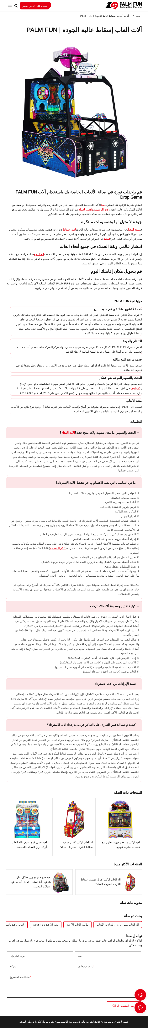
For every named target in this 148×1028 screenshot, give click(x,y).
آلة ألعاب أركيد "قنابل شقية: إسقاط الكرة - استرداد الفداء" (74, 827)
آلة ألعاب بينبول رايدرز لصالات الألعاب (117, 924)
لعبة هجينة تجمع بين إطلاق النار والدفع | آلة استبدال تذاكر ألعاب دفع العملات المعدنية (39, 882)
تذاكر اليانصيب (58, 548)
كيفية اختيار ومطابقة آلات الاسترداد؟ (113, 606)
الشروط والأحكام (45, 1021)
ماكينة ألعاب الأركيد (77, 924)
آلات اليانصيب (101, 209)
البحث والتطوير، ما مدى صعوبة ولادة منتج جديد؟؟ (98, 432)
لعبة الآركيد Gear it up (45, 924)
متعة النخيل (134, 229)
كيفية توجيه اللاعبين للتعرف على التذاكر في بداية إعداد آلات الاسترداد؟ (91, 724)
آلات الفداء (68, 432)
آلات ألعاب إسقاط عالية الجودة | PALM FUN (104, 15)
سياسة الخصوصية (66, 1021)
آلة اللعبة (39, 254)
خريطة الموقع (27, 1021)
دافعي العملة (86, 209)
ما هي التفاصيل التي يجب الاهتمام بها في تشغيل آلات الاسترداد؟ (96, 482)
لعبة (103, 204)
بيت (138, 15)
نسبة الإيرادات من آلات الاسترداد (115, 683)
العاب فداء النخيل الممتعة (123, 6)
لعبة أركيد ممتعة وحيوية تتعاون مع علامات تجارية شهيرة (120, 827)
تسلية (106, 238)
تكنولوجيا (135, 388)
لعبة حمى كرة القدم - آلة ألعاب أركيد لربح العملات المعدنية (27, 827)
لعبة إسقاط (69, 229)
